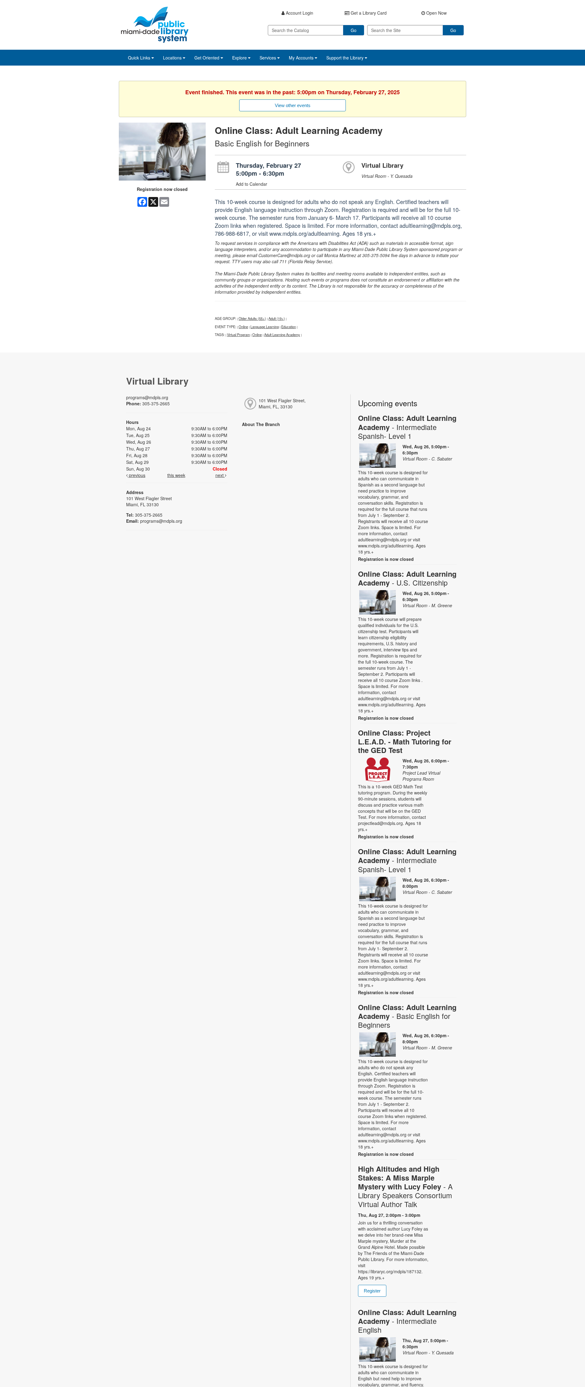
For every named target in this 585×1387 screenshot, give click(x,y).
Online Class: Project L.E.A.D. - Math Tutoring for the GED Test (404, 741)
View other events (292, 105)
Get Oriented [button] (207, 58)
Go (353, 30)
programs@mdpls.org (147, 397)
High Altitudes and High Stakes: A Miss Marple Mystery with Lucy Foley (405, 1186)
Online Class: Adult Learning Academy (407, 427)
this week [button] (176, 475)
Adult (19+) (276, 318)
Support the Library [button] (345, 58)
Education (288, 326)
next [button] (220, 475)
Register (372, 1290)
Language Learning (264, 326)
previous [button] (136, 475)
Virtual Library (382, 165)
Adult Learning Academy (282, 334)
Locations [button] (173, 58)
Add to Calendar (251, 184)
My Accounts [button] (302, 58)
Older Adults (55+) (252, 318)
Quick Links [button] (139, 58)
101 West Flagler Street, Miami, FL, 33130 (282, 403)
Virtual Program (238, 334)
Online (243, 326)
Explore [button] (240, 58)
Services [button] (268, 58)
